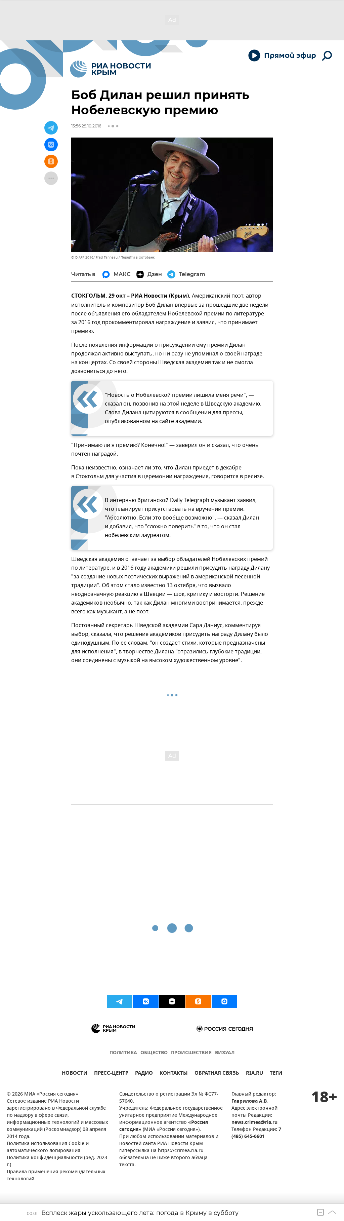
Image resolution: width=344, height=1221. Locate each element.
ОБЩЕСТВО (154, 1053)
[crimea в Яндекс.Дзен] (172, 1001)
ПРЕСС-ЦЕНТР (111, 1074)
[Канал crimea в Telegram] (119, 1001)
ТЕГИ (276, 1074)
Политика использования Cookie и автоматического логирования (48, 1147)
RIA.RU (254, 1074)
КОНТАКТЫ (174, 1074)
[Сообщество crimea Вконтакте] (146, 1001)
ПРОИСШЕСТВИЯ (191, 1053)
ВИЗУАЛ (224, 1053)
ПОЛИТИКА (123, 1053)
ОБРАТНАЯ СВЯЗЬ (217, 1074)
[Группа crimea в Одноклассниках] (198, 1001)
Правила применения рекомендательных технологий (56, 1175)
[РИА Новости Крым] (110, 69)
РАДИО (144, 1074)
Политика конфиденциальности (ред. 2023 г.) (57, 1161)
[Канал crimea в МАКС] (224, 1001)
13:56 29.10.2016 (86, 125)
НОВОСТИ (74, 1074)
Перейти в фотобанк (138, 257)
